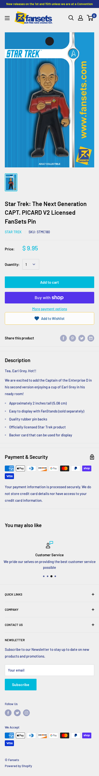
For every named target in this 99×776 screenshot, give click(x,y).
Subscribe (20, 684)
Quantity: (12, 264)
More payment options (49, 309)
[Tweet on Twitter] (81, 338)
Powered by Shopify (18, 766)
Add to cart (49, 282)
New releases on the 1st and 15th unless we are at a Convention (49, 4)
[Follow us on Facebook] (8, 712)
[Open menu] (7, 18)
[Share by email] (90, 338)
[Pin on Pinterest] (72, 338)
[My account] (80, 18)
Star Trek (13, 232)
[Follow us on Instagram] (26, 712)
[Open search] (71, 18)
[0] (90, 18)
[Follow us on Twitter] (17, 712)
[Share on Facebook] (63, 338)
